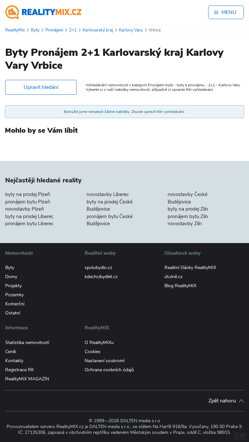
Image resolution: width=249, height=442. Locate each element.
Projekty (13, 286)
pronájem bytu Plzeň (27, 202)
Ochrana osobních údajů (109, 370)
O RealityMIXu (99, 342)
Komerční (14, 304)
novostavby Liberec (108, 194)
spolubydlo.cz (98, 267)
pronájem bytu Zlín (188, 216)
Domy (11, 277)
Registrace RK (19, 370)
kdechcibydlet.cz (101, 277)
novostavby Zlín (185, 223)
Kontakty (14, 361)
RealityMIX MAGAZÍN (27, 379)
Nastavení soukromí (104, 361)
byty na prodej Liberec (29, 216)
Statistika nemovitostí (27, 342)
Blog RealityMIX (180, 286)
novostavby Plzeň (24, 209)
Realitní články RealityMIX (190, 267)
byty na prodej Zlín (188, 209)
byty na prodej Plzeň (27, 194)
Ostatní (12, 313)
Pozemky (14, 295)
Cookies (93, 352)
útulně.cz (173, 277)
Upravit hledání (41, 87)
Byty (9, 267)
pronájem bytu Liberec (29, 223)
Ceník (10, 352)
